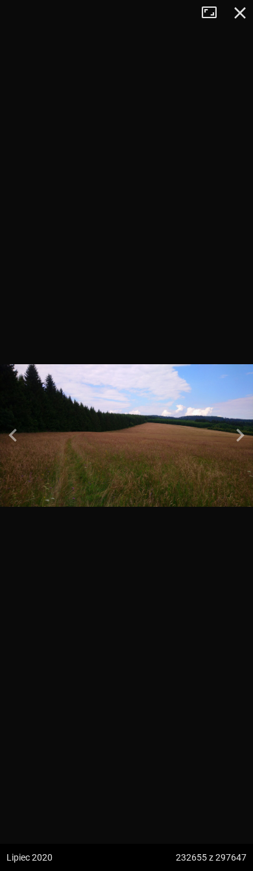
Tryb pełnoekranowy (214, 13)
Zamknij (240, 13)
